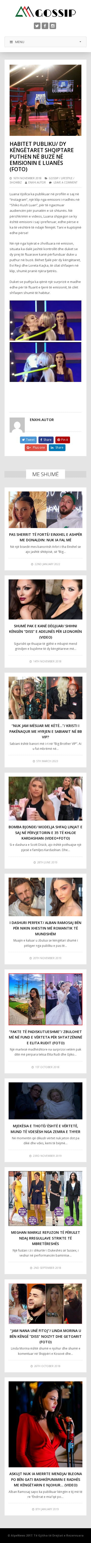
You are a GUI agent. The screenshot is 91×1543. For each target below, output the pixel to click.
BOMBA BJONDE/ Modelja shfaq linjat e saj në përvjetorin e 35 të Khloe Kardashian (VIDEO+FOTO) (45, 833)
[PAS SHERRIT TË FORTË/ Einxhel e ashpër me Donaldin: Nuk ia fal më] (45, 509)
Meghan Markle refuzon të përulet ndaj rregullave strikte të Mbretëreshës (45, 1238)
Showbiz (16, 182)
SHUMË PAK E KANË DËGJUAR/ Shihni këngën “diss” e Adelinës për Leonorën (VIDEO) (45, 632)
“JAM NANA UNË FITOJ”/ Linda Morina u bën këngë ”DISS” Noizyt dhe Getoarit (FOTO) (46, 1336)
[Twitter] (37, 26)
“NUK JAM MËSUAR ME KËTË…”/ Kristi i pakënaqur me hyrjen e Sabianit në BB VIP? (45, 731)
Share (47, 440)
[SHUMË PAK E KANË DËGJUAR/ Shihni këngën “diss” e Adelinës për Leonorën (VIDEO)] (45, 599)
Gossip (53, 178)
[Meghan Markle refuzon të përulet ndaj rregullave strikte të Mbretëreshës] (45, 1198)
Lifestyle (67, 178)
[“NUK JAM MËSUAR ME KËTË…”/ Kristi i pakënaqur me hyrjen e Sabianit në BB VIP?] (45, 698)
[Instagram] (53, 26)
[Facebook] (45, 26)
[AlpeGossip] (45, 11)
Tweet (30, 440)
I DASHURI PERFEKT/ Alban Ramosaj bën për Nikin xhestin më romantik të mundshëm (45, 928)
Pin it (64, 440)
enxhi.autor (37, 182)
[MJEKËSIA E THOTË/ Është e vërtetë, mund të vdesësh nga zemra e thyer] (45, 1100)
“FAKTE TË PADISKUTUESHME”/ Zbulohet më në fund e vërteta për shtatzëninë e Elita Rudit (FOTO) (45, 1037)
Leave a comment (65, 182)
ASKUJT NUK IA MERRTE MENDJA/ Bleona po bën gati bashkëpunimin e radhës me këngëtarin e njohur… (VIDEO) (45, 1479)
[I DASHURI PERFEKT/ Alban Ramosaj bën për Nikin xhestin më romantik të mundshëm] (45, 897)
